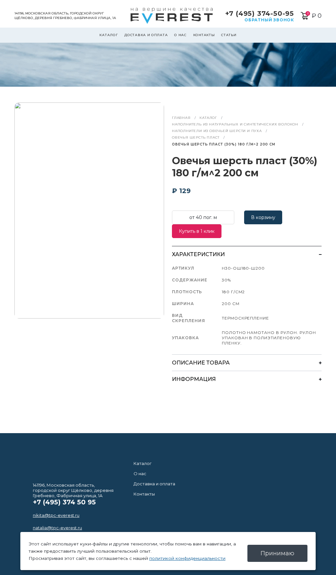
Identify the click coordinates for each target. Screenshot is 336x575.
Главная (181, 118)
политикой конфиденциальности (187, 558)
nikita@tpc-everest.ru (56, 515)
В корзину (263, 217)
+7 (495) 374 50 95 (64, 502)
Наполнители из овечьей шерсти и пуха (217, 131)
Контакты (204, 35)
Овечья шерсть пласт (196, 137)
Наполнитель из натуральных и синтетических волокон (235, 124)
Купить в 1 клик (197, 231)
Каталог (108, 35)
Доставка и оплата (146, 35)
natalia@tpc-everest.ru (57, 527)
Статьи (228, 35)
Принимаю (277, 553)
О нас (180, 35)
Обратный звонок (269, 19)
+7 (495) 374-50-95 (259, 13)
